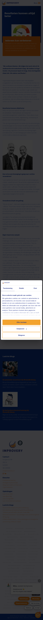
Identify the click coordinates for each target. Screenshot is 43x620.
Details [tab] (21, 288)
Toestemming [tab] (7, 288)
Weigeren (21, 335)
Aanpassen (20, 329)
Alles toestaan (21, 322)
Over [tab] (35, 288)
